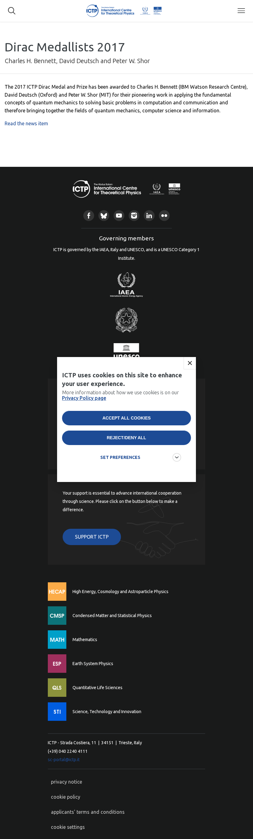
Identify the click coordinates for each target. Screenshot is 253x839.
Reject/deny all (126, 437)
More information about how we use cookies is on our (120, 395)
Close (190, 363)
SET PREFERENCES (120, 457)
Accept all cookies (126, 417)
